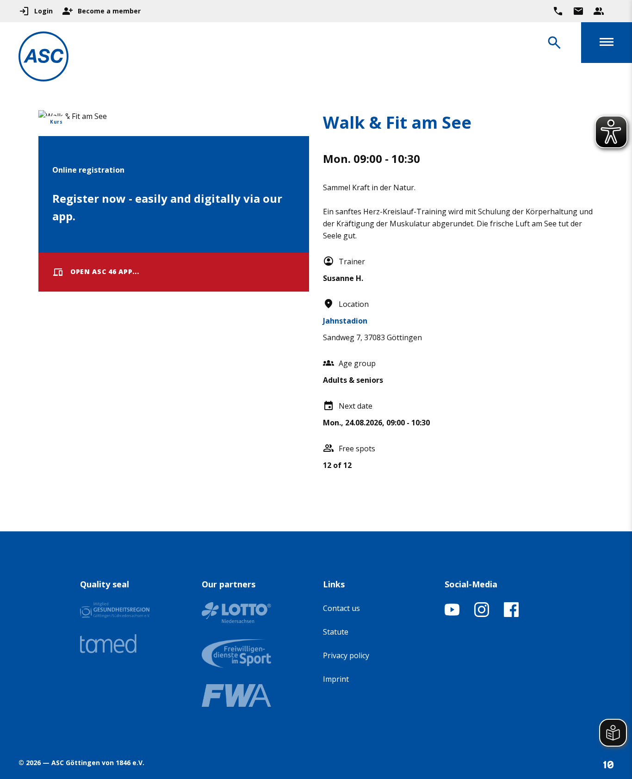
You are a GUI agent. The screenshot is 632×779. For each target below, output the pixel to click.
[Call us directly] (558, 11)
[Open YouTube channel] (452, 614)
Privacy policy (346, 655)
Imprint (336, 679)
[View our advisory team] (598, 11)
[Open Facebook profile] (511, 614)
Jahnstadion (345, 321)
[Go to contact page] (578, 11)
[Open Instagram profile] (481, 614)
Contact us (341, 608)
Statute (335, 632)
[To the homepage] (43, 58)
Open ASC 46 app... (104, 271)
